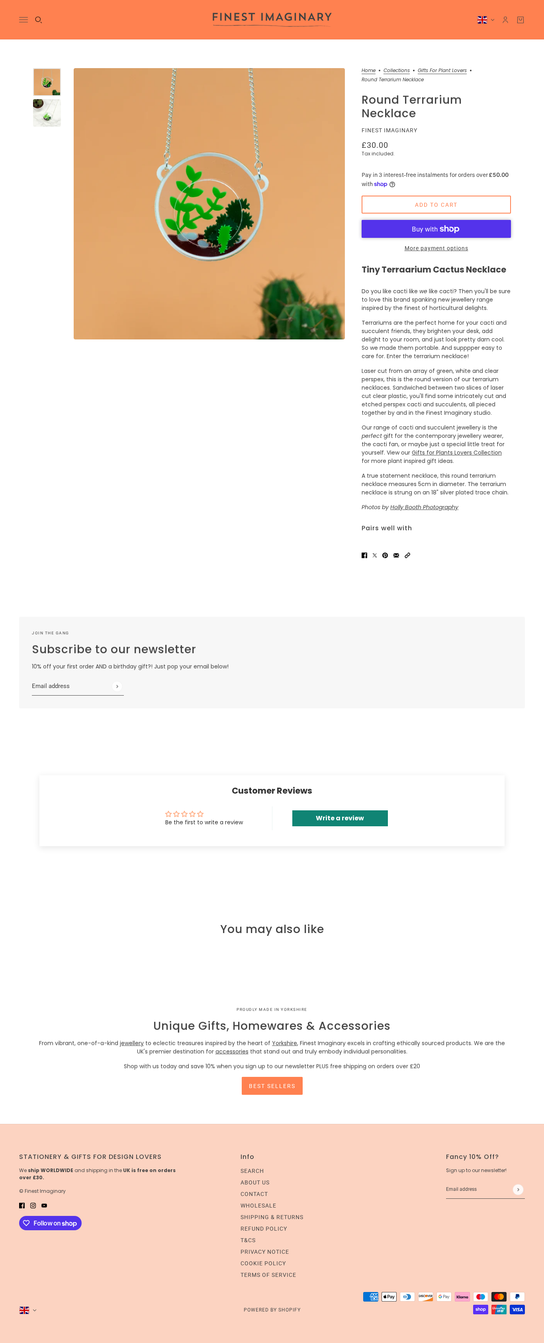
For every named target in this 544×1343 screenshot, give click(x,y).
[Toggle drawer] (23, 19)
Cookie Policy (263, 1263)
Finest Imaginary (389, 130)
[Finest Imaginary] (272, 20)
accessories (232, 1051)
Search (252, 1171)
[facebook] (22, 1205)
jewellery (132, 1043)
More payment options (436, 248)
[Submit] (117, 686)
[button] (407, 555)
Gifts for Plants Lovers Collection (457, 453)
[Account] (505, 20)
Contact (254, 1194)
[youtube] (44, 1205)
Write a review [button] (340, 818)
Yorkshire (284, 1043)
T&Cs (248, 1240)
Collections (397, 71)
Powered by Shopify (272, 1310)
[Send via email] (396, 555)
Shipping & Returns (272, 1217)
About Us (255, 1182)
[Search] (38, 20)
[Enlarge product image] (209, 203)
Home (369, 71)
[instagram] (33, 1205)
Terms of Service (268, 1275)
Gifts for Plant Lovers (442, 71)
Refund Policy (264, 1228)
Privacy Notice (265, 1252)
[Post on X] (375, 555)
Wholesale (258, 1205)
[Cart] (520, 20)
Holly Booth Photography (424, 507)
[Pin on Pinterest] (385, 555)
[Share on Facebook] (364, 555)
